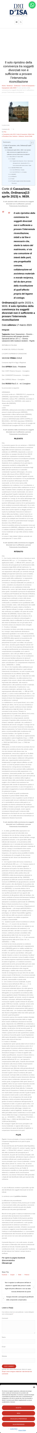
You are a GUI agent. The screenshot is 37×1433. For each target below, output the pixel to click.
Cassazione (21, 188)
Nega (18, 1413)
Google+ (12, 1274)
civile (5, 192)
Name (4, 1337)
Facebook (4, 1274)
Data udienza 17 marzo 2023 (16, 156)
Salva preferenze (18, 1424)
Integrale (13, 158)
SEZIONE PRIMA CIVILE (17, 167)
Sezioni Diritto (28, 136)
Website (4, 1356)
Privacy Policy (22, 1430)
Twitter (19, 1274)
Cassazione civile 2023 (9, 88)
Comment (5, 1318)
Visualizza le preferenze (18, 1419)
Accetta (18, 1407)
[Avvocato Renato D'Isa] (18, 10)
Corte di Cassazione (28, 85)
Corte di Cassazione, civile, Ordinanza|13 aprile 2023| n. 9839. (17, 146)
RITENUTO (14, 176)
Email (3, 1346)
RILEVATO (14, 174)
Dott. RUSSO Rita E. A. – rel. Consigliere (20, 172)
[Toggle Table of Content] (31, 142)
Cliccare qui (7, 1263)
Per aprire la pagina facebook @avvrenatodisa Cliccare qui (21, 182)
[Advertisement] (18, 43)
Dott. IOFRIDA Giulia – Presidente (18, 169)
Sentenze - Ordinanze (14, 85)
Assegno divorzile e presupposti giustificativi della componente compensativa (20, 1298)
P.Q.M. (13, 178)
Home (4, 85)
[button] (34, 1387)
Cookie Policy (13, 1429)
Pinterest (26, 1274)
